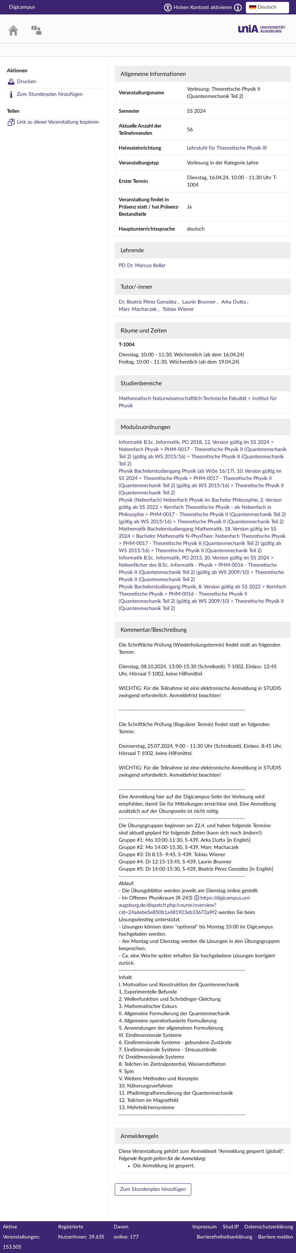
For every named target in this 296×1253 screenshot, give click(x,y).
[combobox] (267, 7)
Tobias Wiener (178, 309)
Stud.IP (231, 1227)
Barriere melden (275, 1237)
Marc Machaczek (138, 309)
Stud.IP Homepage (261, 28)
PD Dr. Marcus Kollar (142, 265)
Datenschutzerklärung (268, 1227)
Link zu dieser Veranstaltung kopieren (58, 122)
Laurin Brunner (199, 302)
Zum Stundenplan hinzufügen (50, 94)
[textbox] (267, 7)
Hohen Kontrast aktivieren (203, 7)
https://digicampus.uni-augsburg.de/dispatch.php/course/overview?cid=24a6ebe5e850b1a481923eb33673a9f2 (185, 905)
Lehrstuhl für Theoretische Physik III (227, 148)
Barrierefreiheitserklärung (224, 1237)
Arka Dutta (234, 302)
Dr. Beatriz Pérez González (148, 302)
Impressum (204, 1227)
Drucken (26, 81)
